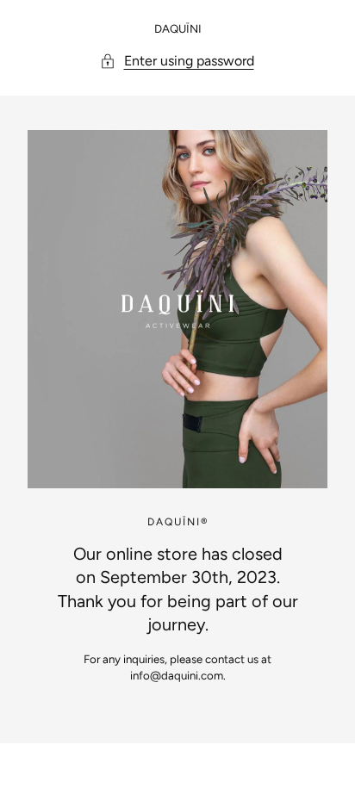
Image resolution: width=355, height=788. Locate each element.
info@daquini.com (176, 675)
